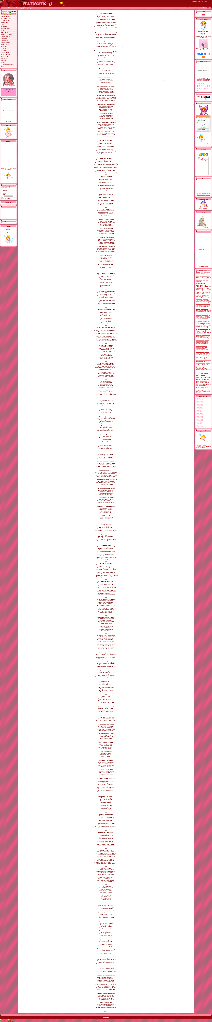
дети (209, 315)
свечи (206, 293)
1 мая (207, 277)
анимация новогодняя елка (201, 348)
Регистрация (19, 8)
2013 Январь (200, 404)
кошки (204, 279)
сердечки (198, 311)
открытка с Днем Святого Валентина (203, 385)
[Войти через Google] (209, 54)
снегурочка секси (201, 360)
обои (200, 317)
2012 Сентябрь (200, 398)
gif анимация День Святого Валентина (203, 375)
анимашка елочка (205, 347)
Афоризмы (8, 121)
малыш (197, 352)
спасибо (201, 288)
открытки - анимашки (200, 300)
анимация (200, 283)
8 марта (208, 304)
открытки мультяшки (204, 352)
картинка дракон (199, 333)
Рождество (205, 361)
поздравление (199, 342)
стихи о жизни (205, 289)
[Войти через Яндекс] (206, 54)
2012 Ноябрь (200, 401)
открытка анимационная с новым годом (202, 341)
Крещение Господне (206, 370)
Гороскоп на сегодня (9, 90)
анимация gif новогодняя (201, 331)
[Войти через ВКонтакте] (200, 54)
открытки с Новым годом (204, 329)
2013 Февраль (200, 405)
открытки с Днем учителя (202, 297)
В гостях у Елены (201, 445)
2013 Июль (199, 413)
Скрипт (201, 272)
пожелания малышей (201, 353)
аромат (197, 288)
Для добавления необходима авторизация (8, 169)
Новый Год (201, 325)
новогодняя (198, 349)
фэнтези (197, 337)
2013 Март (199, 407)
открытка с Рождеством (203, 363)
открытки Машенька (204, 354)
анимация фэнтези (204, 338)
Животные (198, 321)
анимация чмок (206, 323)
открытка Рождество (204, 358)
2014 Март (199, 422)
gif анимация (202, 322)
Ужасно (4, 194)
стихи (208, 272)
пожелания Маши (199, 355)
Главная (4, 8)
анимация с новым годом (201, 307)
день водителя (206, 312)
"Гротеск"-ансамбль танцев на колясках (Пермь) (203, 447)
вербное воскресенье (206, 290)
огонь (209, 293)
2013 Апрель (200, 408)
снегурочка (203, 346)
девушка (209, 275)
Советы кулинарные (203, 208)
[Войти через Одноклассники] (203, 57)
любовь (205, 272)
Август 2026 (203, 78)
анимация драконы (200, 335)
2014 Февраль (200, 420)
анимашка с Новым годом (201, 330)
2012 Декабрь (200, 402)
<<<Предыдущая (106, 1011)
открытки (198, 295)
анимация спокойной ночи (201, 304)
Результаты (3, 197)
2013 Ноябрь (200, 416)
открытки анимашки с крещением (202, 367)
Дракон (209, 332)
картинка (198, 272)
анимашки (202, 286)
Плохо (4, 193)
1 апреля (208, 276)
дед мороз (198, 346)
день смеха (198, 276)
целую (197, 306)
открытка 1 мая (205, 292)
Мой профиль (11, 8)
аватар (202, 350)
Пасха (200, 289)
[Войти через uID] (198, 54)
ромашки (197, 316)
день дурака (203, 276)
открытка (198, 292)
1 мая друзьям (203, 388)
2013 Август (200, 414)
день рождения (203, 311)
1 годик (199, 391)
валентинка (200, 387)
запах (210, 286)
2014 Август (200, 425)
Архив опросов (11, 197)
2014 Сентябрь (200, 426)
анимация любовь (206, 310)
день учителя (205, 299)
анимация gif (207, 350)
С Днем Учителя (202, 298)
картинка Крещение (200, 372)
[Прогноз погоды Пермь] (203, 195)
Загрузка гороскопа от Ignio (8, 87)
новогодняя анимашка (201, 332)
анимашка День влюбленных (202, 382)
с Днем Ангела (203, 296)
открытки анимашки (202, 364)
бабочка (205, 301)
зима (202, 349)
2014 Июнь (199, 423)
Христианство (205, 309)
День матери (203, 318)
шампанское (198, 347)
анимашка (199, 281)
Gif (207, 318)
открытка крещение (200, 369)
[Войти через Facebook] (203, 54)
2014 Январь (200, 419)
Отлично (5, 189)
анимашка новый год (205, 344)
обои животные (203, 321)
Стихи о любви (203, 275)
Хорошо (5, 190)
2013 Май (199, 410)
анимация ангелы (205, 306)
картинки (206, 315)
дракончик (206, 333)
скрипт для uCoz (199, 273)
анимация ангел (206, 305)
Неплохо (5, 191)
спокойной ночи (207, 302)
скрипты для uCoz (201, 277)
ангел (201, 279)
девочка (200, 305)
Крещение (198, 365)
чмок (197, 325)
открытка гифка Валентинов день (203, 379)
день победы (201, 293)
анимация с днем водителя (201, 313)
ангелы (200, 306)
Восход (197, 305)
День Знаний (201, 302)
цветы (207, 279)
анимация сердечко (200, 315)
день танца (200, 390)
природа (201, 301)
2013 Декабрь (200, 417)
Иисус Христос (199, 310)
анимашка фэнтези (205, 336)
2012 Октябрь (200, 399)
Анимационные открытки (202, 319)
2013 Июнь (199, 411)
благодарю (204, 342)
